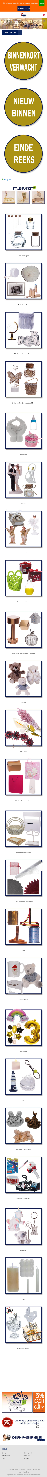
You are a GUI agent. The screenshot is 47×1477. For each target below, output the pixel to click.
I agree (41, 3)
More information (24, 8)
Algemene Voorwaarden (15, 1475)
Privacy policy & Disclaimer (32, 1475)
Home (4, 1453)
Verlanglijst (27, 1458)
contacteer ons (6, 1461)
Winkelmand (6, 1456)
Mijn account (28, 1453)
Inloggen (4, 1458)
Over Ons (27, 1456)
